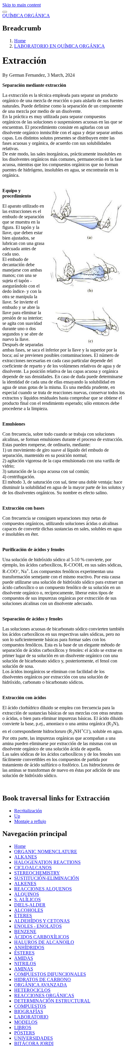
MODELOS (26, 1022)
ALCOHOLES (28, 910)
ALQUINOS (26, 894)
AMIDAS (23, 958)
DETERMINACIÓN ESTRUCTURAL (52, 1000)
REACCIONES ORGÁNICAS (44, 995)
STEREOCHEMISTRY (37, 872)
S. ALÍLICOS (27, 899)
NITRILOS (25, 963)
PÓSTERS (24, 1032)
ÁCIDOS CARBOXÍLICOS (41, 936)
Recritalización (28, 810)
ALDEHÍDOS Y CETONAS (42, 920)
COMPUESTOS (30, 1006)
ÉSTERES (24, 952)
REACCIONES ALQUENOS (43, 888)
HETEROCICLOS (32, 990)
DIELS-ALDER (29, 904)
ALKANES (25, 856)
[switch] (4, 12)
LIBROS (22, 1027)
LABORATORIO (31, 1016)
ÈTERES (23, 915)
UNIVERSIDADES (33, 1038)
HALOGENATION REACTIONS (47, 862)
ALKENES (25, 883)
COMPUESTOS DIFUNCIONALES (50, 974)
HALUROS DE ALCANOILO (44, 942)
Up (17, 816)
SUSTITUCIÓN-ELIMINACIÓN (46, 878)
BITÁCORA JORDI (33, 1043)
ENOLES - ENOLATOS (38, 926)
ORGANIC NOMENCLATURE (45, 851)
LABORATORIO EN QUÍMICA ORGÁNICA (59, 46)
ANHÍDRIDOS (29, 947)
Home (20, 40)
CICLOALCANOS (33, 867)
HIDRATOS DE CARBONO (42, 979)
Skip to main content (21, 4)
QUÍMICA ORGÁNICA (26, 15)
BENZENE (25, 931)
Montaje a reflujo (30, 821)
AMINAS (23, 968)
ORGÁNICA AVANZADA (40, 984)
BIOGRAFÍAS (28, 1011)
